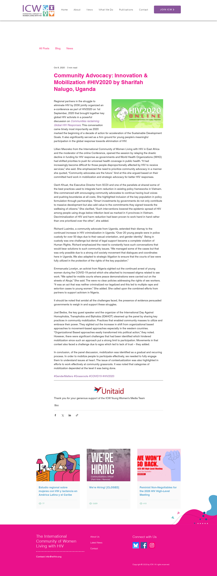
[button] (77, 9)
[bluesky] (136, 545)
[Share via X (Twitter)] (62, 415)
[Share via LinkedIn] (69, 415)
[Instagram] (152, 545)
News (69, 48)
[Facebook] (144, 545)
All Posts (44, 48)
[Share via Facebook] (55, 415)
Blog (58, 48)
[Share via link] (77, 415)
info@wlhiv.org (53, 556)
